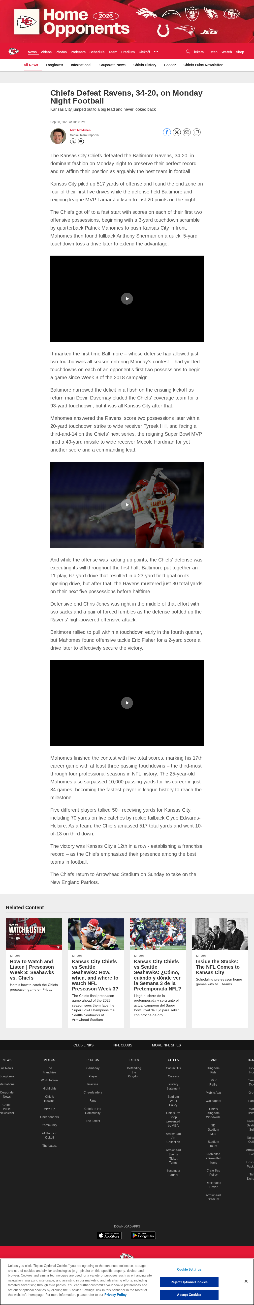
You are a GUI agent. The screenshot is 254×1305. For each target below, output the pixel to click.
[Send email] (187, 135)
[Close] (246, 1281)
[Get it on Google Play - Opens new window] (143, 1237)
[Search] (188, 51)
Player (93, 1076)
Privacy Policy (92, 1295)
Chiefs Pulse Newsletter (9, 1109)
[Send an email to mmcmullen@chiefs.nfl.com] (81, 141)
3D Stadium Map (211, 1134)
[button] (127, 298)
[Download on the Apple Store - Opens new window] (109, 1235)
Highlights (51, 1088)
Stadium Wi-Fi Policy (172, 1105)
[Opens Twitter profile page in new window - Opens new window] (73, 141)
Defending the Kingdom (133, 1072)
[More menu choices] (156, 51)
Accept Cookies (189, 1295)
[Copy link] (197, 132)
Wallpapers (211, 1105)
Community (51, 1125)
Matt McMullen (80, 130)
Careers (172, 1080)
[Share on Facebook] (167, 135)
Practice (93, 1084)
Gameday (93, 1068)
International (8, 1084)
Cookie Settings (189, 1269)
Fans (93, 1100)
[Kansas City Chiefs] (127, 1258)
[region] (127, 1281)
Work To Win (50, 1080)
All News (9, 1068)
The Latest (51, 1145)
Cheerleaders (50, 1117)
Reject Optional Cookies (189, 1282)
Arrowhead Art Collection (172, 1142)
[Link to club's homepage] (14, 51)
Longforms (8, 1076)
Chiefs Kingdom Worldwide (211, 1117)
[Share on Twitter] (177, 135)
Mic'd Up (50, 1109)
